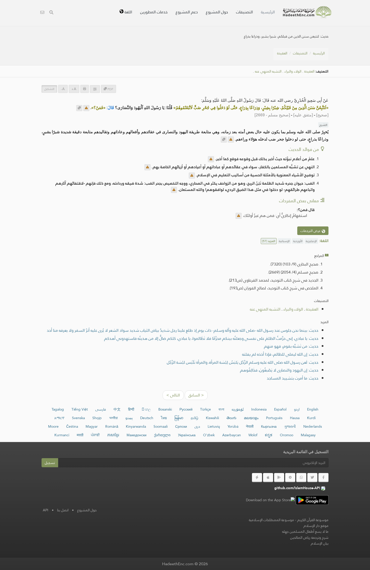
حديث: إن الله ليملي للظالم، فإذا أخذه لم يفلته (280, 354)
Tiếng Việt (79, 409)
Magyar (92, 426)
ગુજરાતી (290, 426)
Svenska (78, 418)
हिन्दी (131, 409)
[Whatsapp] (301, 477)
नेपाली (249, 426)
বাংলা (221, 409)
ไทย (164, 418)
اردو (297, 409)
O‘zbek (209, 435)
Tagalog (58, 409)
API (45, 510)
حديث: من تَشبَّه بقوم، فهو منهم (291, 346)
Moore (53, 426)
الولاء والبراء (292, 71)
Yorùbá (233, 426)
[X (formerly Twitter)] (312, 477)
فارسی (100, 409)
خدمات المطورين (154, 12)
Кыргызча (269, 426)
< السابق (196, 395)
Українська (187, 435)
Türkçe (205, 409)
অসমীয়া (113, 418)
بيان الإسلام (319, 543)
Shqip (97, 418)
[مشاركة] (95, 89)
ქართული (162, 435)
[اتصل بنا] (42, 13)
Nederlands (312, 426)
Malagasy (308, 435)
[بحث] (51, 13)
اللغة (128, 12)
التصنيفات (244, 12)
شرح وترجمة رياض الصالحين (309, 537)
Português (274, 418)
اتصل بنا (62, 510)
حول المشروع (217, 12)
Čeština (72, 426)
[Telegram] (290, 477)
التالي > (173, 395)
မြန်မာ (178, 418)
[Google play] (279, 477)
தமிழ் (194, 418)
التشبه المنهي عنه (268, 71)
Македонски (136, 435)
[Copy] (79, 108)
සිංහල (146, 409)
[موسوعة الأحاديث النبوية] (307, 12)
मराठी (80, 435)
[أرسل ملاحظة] (86, 108)
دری (197, 426)
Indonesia (259, 409)
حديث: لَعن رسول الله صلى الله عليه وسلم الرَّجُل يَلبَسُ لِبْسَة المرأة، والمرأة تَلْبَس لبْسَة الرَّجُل (242, 362)
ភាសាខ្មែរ (113, 435)
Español (280, 409)
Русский (186, 409)
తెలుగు (231, 418)
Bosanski (165, 409)
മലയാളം (251, 418)
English (312, 409)
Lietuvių (214, 426)
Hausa (295, 418)
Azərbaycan (231, 435)
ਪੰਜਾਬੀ (95, 435)
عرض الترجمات (311, 230)
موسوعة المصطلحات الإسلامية (271, 520)
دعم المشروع (187, 12)
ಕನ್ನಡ (268, 435)
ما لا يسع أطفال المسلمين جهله (305, 531)
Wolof (252, 435)
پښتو (129, 418)
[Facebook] (323, 477)
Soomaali (161, 426)
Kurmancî (61, 435)
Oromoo (286, 435)
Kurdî (311, 418)
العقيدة (282, 53)
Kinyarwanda (136, 426)
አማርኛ (59, 418)
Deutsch (146, 418)
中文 (117, 409)
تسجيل (50, 462)
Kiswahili (212, 418)
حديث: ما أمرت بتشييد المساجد (292, 378)
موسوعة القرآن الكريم (312, 520)
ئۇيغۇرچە (238, 409)
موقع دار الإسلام (316, 525)
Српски (181, 426)
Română (111, 426)
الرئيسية (268, 12)
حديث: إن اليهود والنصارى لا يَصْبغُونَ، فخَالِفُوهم (279, 370)
